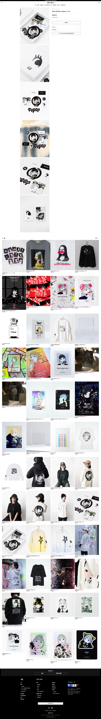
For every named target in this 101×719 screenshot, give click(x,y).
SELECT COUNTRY (70, 682)
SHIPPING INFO (54, 29)
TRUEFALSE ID (63, 5)
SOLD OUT (66, 22)
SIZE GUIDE (53, 27)
